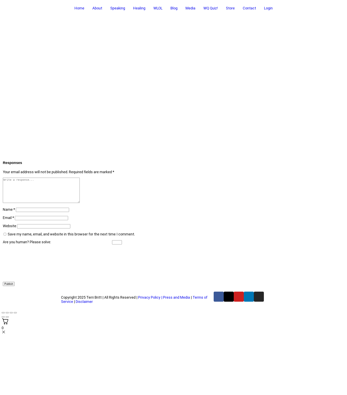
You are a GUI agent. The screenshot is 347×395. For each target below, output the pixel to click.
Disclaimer (84, 301)
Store (230, 8)
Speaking (117, 8)
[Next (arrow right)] (7, 317)
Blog (174, 8)
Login (268, 8)
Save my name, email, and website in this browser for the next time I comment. (71, 234)
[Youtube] (239, 297)
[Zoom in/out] (3, 312)
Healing (139, 8)
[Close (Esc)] (15, 312)
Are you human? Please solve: (27, 242)
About (97, 8)
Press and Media (176, 297)
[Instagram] (259, 297)
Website (9, 226)
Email (8, 218)
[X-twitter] (229, 297)
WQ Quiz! (210, 8)
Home (79, 8)
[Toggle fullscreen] (7, 312)
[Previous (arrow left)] (3, 317)
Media (190, 8)
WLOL (157, 8)
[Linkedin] (249, 297)
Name (9, 209)
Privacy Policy (149, 297)
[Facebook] (219, 297)
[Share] (11, 312)
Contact (249, 8)
